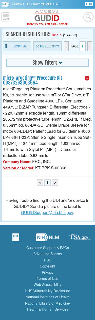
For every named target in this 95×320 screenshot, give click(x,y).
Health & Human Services (47, 309)
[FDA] (89, 4)
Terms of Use (47, 278)
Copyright (47, 266)
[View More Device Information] (87, 78)
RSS (47, 259)
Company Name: (17, 161)
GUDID (47, 17)
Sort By (20, 46)
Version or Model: (18, 168)
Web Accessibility (47, 284)
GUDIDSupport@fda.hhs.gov (47, 212)
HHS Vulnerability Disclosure (47, 290)
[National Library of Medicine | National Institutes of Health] (47, 239)
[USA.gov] (79, 239)
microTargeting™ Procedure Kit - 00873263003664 (34, 80)
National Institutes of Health (48, 296)
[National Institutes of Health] (6, 4)
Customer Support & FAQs (47, 247)
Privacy (47, 272)
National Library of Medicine (36, 4)
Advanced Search (47, 253)
